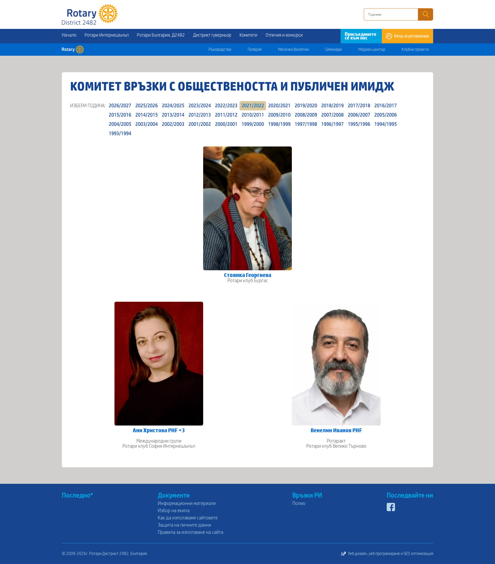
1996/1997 (332, 124)
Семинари (333, 49)
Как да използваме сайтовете (188, 517)
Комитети (248, 35)
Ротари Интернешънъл (107, 35)
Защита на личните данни (184, 525)
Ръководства (220, 49)
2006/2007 (359, 115)
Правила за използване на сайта (190, 532)
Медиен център (371, 49)
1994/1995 (385, 124)
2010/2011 (253, 115)
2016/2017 (385, 105)
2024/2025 (173, 105)
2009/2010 (279, 115)
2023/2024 (199, 105)
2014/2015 (146, 115)
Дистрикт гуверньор (212, 35)
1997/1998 (306, 124)
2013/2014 (173, 115)
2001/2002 (199, 124)
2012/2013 (199, 115)
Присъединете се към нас (360, 36)
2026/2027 (120, 105)
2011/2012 (226, 115)
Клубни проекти (415, 49)
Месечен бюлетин (293, 49)
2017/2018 (359, 105)
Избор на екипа (173, 510)
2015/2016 (120, 115)
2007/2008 (332, 115)
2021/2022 (253, 105)
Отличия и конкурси (284, 35)
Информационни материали (187, 503)
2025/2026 (146, 105)
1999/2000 (253, 124)
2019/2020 (306, 105)
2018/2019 (332, 105)
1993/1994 (120, 133)
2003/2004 (146, 124)
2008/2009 (306, 115)
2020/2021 (279, 105)
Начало (69, 35)
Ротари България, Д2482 (161, 35)
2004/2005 (120, 124)
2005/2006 (385, 115)
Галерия (254, 49)
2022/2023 (226, 105)
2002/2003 (173, 124)
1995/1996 (359, 124)
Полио (299, 503)
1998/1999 (279, 124)
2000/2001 (226, 124)
